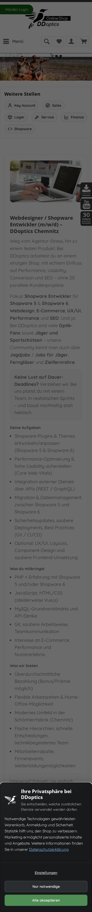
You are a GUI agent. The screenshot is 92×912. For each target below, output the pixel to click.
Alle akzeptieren (46, 900)
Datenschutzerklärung (48, 849)
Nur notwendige (46, 886)
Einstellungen (46, 872)
